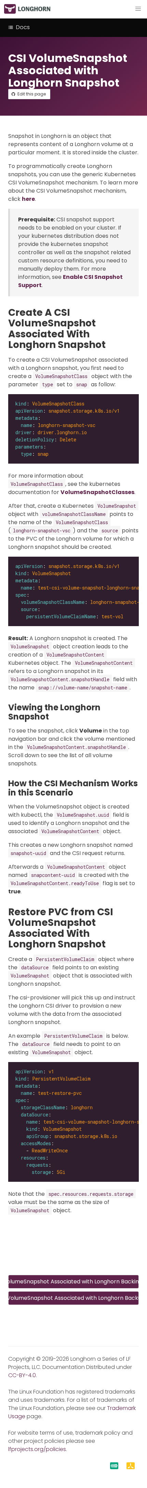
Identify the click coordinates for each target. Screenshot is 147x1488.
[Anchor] (112, 344)
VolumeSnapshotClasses (97, 492)
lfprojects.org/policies (37, 1449)
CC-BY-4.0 (22, 1375)
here (28, 199)
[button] (138, 9)
